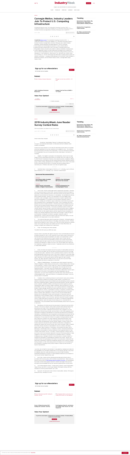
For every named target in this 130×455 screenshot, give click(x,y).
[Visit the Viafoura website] (72, 103)
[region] (54, 101)
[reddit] (56, 36)
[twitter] (54, 36)
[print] (73, 36)
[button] (35, 3)
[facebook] (50, 36)
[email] (58, 36)
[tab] (37, 99)
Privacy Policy (33, 452)
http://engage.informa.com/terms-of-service (55, 360)
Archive (35, 15)
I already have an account (54, 112)
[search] (37, 3)
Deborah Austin (43, 40)
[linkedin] (52, 36)
